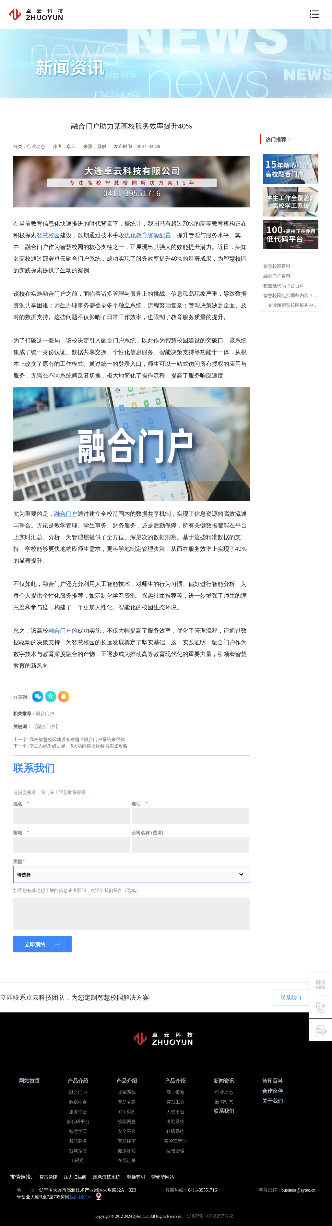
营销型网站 (162, 1176)
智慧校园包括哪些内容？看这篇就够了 (291, 295)
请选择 (24, 874)
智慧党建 (127, 1102)
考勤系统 (175, 1121)
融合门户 (45, 713)
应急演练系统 (106, 1176)
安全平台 (127, 1131)
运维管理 (175, 1150)
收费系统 (127, 1092)
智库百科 (272, 1081)
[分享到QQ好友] (63, 696)
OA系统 (127, 1111)
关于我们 (272, 1101)
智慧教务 (78, 1141)
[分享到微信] (37, 696)
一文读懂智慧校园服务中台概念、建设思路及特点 (291, 305)
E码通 (78, 1160)
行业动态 (36, 146)
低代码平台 (78, 1121)
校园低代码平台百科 (283, 285)
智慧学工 (78, 1131)
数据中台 (78, 1102)
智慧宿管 (78, 1150)
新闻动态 (224, 1102)
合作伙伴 (272, 1091)
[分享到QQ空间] (50, 696)
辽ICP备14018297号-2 (212, 1215)
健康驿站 (127, 1150)
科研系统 (175, 1131)
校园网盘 (127, 1121)
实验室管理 (175, 1141)
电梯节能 (136, 1176)
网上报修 (175, 1092)
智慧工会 (175, 1102)
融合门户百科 (276, 275)
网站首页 (29, 1081)
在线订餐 (127, 1160)
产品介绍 (78, 1081)
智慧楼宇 (127, 1141)
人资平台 (175, 1111)
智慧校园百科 (276, 266)
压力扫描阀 (75, 1176)
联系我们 (290, 997)
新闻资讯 (224, 1081)
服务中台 (78, 1111)
